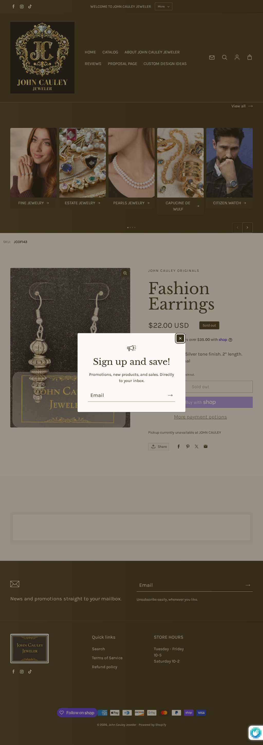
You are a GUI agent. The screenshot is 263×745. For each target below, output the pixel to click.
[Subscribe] (170, 395)
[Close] (180, 338)
